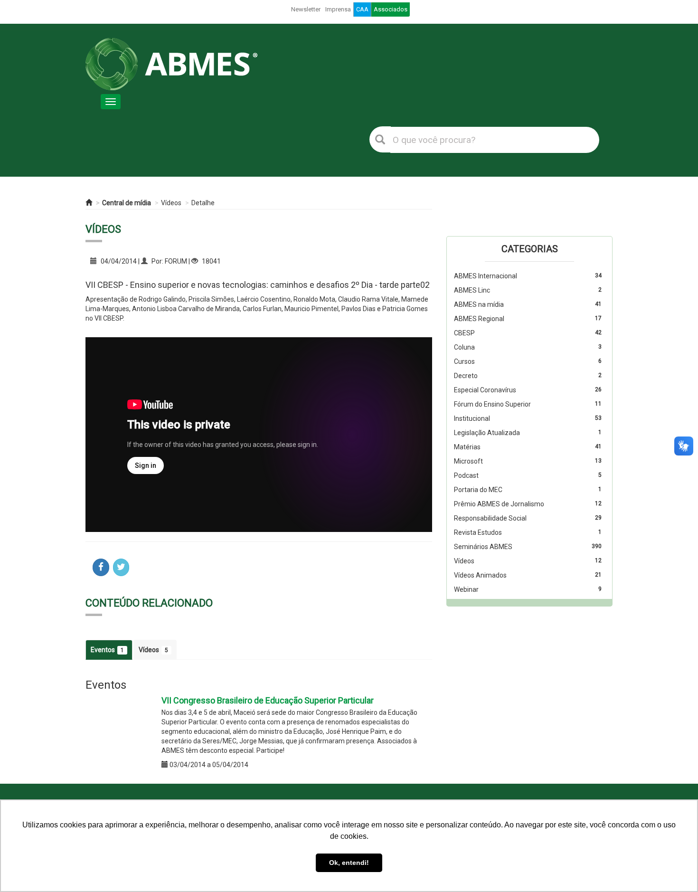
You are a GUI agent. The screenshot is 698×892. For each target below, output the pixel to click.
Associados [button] (390, 9)
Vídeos (171, 203)
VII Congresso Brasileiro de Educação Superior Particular (267, 700)
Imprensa (338, 9)
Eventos (107, 650)
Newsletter (306, 9)
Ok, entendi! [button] (349, 862)
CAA (362, 9)
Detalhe (203, 203)
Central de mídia (126, 203)
